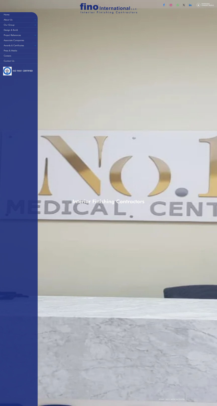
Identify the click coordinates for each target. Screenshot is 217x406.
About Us (8, 20)
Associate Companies (14, 40)
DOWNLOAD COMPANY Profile (208, 4)
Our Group (9, 25)
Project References (12, 35)
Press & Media (10, 50)
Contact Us (9, 61)
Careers (7, 56)
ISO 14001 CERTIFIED (23, 71)
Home (6, 14)
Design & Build (11, 30)
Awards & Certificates (14, 45)
